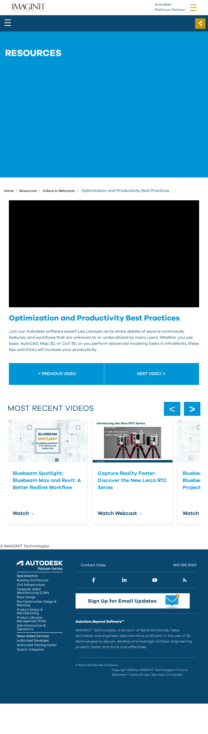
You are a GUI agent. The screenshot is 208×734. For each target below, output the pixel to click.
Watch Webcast (117, 513)
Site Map (157, 674)
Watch (21, 513)
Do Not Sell (174, 674)
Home (9, 191)
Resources (28, 191)
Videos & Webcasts (59, 191)
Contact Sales (93, 565)
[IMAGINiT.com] (28, 7)
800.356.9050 (185, 565)
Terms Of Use (139, 674)
